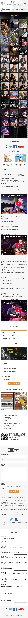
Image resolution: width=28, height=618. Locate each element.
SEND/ (14, 491)
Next (5, 169)
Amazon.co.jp (14, 383)
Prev (3, 169)
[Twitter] (10, 147)
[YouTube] (21, 147)
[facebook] (15, 147)
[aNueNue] (6, 147)
